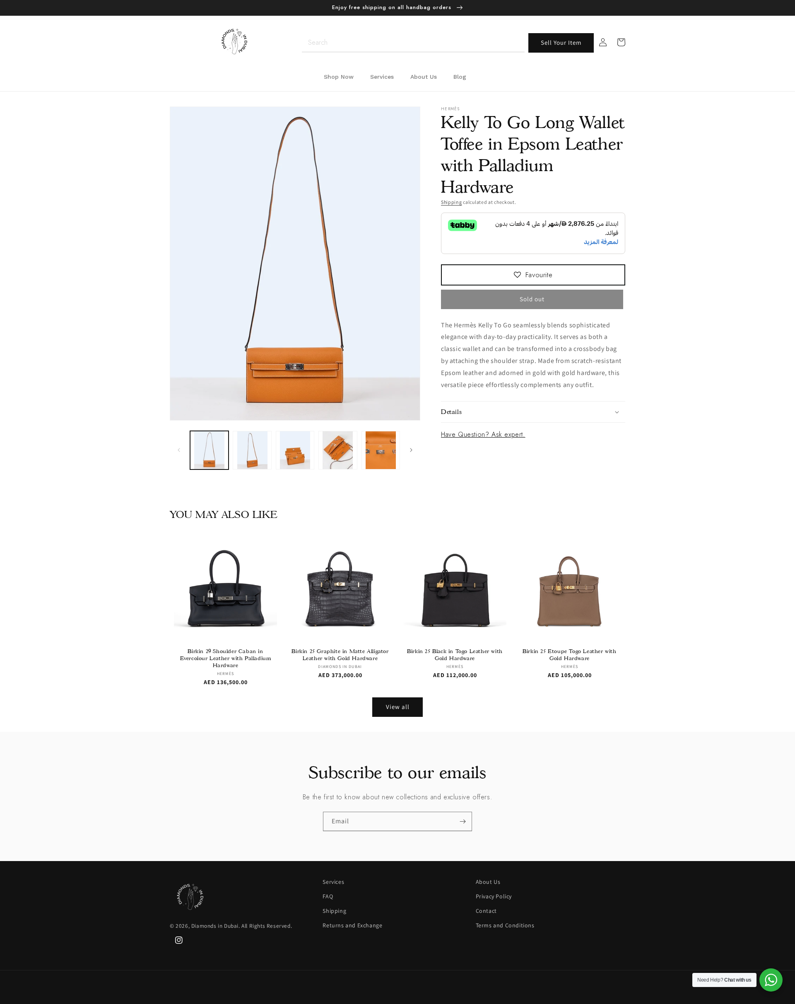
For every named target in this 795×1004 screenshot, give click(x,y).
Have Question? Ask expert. (483, 434)
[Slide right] (411, 450)
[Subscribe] (462, 821)
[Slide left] (179, 450)
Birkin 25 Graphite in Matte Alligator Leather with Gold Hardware (340, 654)
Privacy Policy (494, 896)
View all (398, 707)
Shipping (451, 202)
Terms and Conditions (505, 925)
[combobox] (413, 43)
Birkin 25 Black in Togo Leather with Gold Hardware (455, 654)
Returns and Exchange (352, 925)
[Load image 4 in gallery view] (337, 450)
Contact (486, 910)
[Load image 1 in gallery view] (209, 450)
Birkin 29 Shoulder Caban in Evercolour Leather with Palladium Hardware (225, 658)
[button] (533, 412)
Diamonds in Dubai (214, 925)
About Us (488, 881)
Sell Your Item (561, 42)
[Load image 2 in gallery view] (252, 450)
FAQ (328, 896)
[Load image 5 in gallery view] (380, 450)
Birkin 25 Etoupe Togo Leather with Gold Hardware (569, 654)
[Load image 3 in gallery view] (295, 450)
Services (333, 881)
